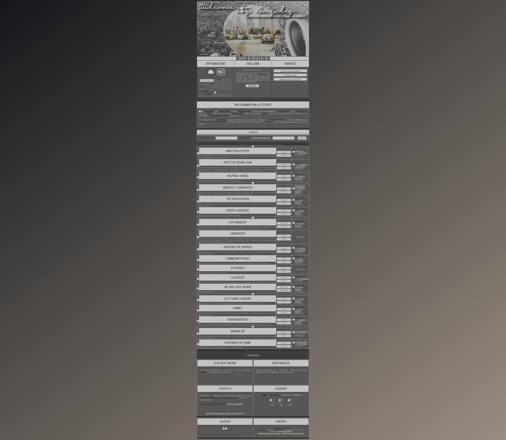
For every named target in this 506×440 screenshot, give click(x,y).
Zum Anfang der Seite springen (294, 350)
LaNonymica (303, 279)
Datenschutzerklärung (292, 433)
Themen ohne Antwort (208, 350)
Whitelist (299, 151)
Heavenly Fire (301, 342)
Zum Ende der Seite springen (296, 144)
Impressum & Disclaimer (269, 433)
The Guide (302, 153)
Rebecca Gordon (235, 404)
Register (252, 86)
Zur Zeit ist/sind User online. (218, 413)
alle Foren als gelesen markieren (263, 350)
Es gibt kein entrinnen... (300, 187)
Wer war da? (238, 413)
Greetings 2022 (301, 332)
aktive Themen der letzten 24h (233, 350)
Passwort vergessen (260, 138)
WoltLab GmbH (285, 431)
